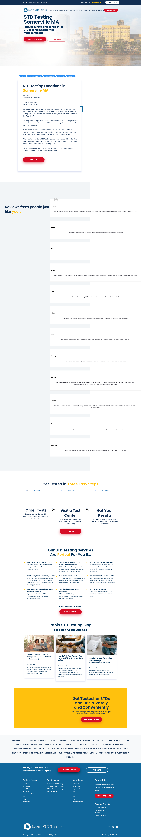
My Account (27, 802)
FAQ (24, 796)
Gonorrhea (76, 786)
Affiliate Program (100, 808)
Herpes (75, 794)
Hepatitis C (76, 791)
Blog (24, 799)
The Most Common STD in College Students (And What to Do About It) (39, 657)
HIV (74, 796)
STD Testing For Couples (55, 786)
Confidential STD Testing (55, 784)
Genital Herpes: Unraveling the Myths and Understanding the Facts (100, 660)
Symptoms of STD (29, 794)
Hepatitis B (76, 789)
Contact (97, 813)
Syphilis (75, 799)
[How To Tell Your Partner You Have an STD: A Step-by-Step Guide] (70, 653)
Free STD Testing (52, 791)
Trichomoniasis (78, 802)
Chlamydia (76, 784)
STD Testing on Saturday (55, 789)
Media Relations (100, 810)
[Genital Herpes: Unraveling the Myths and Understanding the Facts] (102, 655)
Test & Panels (27, 789)
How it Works (27, 786)
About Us (26, 784)
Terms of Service (100, 815)
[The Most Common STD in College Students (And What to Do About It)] (39, 651)
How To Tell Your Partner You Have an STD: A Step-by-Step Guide (70, 658)
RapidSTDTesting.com (42, 835)
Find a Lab (33, 160)
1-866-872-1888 (65, 148)
